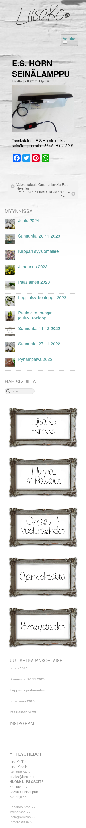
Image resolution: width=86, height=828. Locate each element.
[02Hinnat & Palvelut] (43, 477)
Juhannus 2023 (22, 701)
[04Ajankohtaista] (43, 576)
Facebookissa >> (22, 806)
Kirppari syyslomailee (27, 690)
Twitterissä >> (20, 811)
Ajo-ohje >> (18, 796)
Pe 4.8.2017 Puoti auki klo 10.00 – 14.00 (44, 194)
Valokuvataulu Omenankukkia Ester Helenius (43, 186)
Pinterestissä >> (22, 821)
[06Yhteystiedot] (43, 626)
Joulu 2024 (18, 668)
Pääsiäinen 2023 (23, 712)
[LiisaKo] (43, 14)
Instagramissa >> (23, 816)
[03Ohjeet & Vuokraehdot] (43, 527)
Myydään (45, 81)
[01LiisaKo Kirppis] (43, 427)
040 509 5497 (20, 771)
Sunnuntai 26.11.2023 (27, 679)
